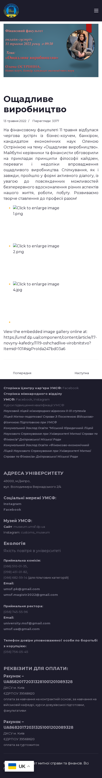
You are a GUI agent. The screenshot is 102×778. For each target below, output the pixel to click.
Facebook (71, 388)
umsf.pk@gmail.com (22, 589)
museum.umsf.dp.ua (29, 526)
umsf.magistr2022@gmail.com (31, 595)
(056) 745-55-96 (16, 612)
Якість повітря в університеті (32, 550)
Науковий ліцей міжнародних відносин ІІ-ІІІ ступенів (45, 411)
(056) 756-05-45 (16, 652)
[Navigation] (96, 10)
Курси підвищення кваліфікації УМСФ (34, 405)
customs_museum (35, 532)
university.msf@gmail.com (27, 623)
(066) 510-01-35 (15, 566)
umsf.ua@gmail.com (22, 629)
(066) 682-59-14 (15, 577)
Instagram (42, 399)
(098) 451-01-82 (15, 572)
